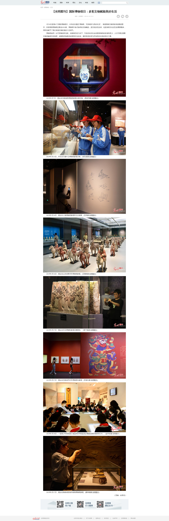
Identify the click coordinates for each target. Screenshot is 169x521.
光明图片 (81, 16)
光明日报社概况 (78, 518)
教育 (93, 2)
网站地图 (133, 518)
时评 (67, 2)
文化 (80, 2)
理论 (74, 2)
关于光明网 (89, 518)
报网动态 (98, 518)
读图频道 (46, 7)
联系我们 (106, 518)
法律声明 (114, 518)
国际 (61, 2)
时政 (55, 2)
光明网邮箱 (124, 518)
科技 (86, 2)
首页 (41, 7)
